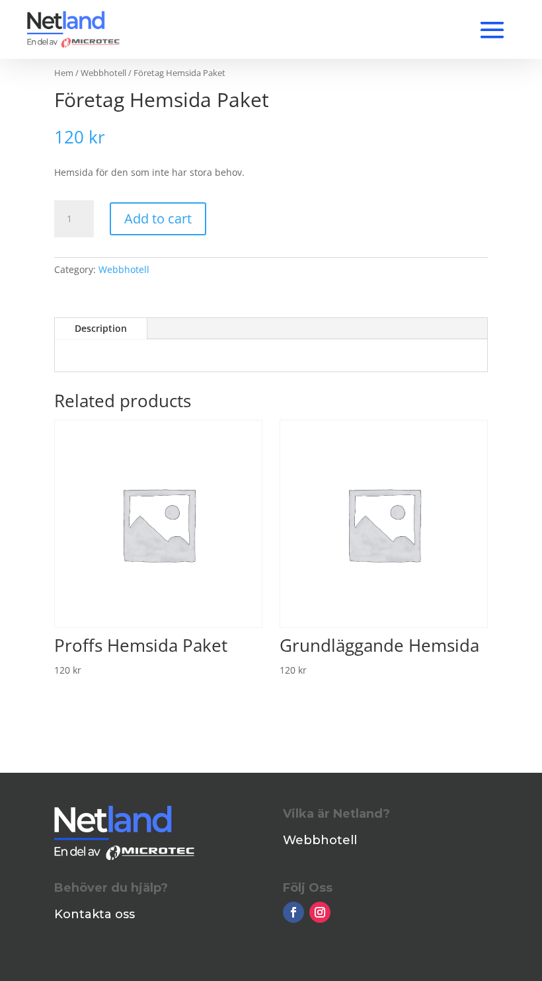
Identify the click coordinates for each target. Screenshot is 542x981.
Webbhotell (103, 73)
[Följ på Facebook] (293, 912)
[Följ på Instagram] (319, 912)
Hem (63, 73)
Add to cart (158, 218)
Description (101, 328)
